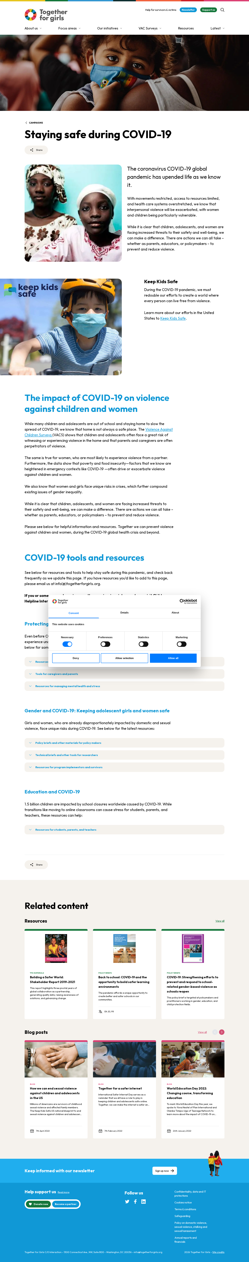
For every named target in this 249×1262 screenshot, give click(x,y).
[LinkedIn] (143, 1201)
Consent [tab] (74, 613)
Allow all (173, 658)
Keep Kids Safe (173, 318)
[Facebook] (135, 1201)
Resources (186, 28)
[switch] (105, 644)
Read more (63, 1192)
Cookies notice (183, 1202)
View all (219, 921)
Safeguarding (182, 1216)
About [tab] (175, 612)
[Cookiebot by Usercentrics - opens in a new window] (182, 601)
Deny (76, 658)
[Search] (222, 10)
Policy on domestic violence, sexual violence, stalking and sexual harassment (190, 1227)
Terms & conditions (185, 1209)
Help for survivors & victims (160, 10)
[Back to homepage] (46, 15)
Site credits (218, 1252)
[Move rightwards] (221, 1032)
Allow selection (124, 658)
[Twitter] (127, 1201)
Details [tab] (124, 612)
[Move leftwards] (215, 1032)
